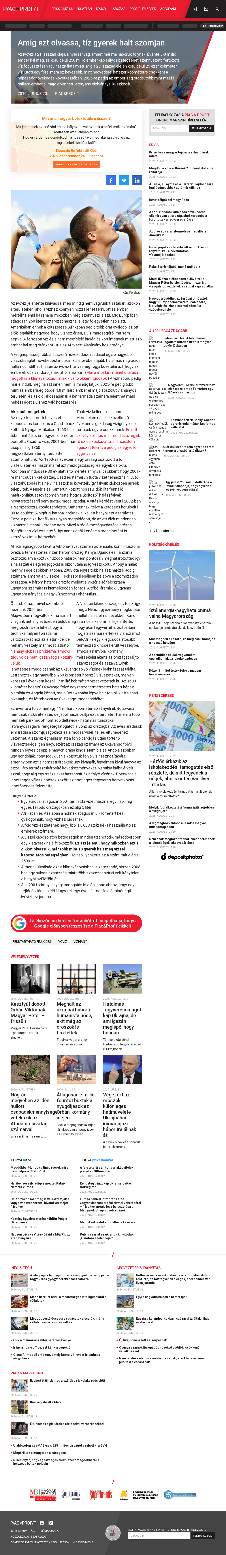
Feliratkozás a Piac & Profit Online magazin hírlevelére (167, 1529)
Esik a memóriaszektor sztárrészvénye (42, 1340)
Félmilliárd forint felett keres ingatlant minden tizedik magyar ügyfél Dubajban (187, 342)
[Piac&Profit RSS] (51, 1522)
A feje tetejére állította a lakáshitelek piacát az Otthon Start (106, 1169)
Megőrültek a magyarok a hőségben (39, 1453)
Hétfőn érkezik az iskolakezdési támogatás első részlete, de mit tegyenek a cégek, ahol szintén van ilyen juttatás (181, 773)
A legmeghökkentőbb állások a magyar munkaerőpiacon (177, 825)
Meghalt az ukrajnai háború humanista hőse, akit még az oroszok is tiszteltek (74, 1018)
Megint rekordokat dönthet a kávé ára (108, 1222)
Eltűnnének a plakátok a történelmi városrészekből (67, 1424)
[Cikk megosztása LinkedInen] (137, 180)
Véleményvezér (25, 957)
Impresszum (19, 1530)
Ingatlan (84, 9)
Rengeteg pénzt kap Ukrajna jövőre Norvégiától (105, 1185)
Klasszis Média (83, 1542)
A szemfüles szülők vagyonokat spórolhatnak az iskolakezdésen (173, 656)
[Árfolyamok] (206, 9)
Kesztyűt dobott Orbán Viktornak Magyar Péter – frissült (28, 1012)
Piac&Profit (67, 93)
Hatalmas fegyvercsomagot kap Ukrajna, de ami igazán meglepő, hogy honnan (122, 1018)
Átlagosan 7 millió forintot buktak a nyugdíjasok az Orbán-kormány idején (75, 1106)
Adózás (119, 9)
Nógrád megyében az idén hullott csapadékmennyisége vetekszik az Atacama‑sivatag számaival (34, 1112)
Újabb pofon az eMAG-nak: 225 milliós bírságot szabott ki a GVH (60, 1445)
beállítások (61, 1542)
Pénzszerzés (161, 695)
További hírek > (161, 531)
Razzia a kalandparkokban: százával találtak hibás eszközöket (172, 1320)
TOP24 (21, 1160)
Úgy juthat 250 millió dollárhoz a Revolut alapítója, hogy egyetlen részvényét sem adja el (188, 485)
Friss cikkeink (62, 9)
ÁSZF (34, 1530)
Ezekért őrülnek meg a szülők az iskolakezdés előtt (68, 1380)
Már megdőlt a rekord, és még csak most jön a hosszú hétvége (182, 640)
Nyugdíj (102, 9)
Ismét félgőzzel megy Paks (169, 200)
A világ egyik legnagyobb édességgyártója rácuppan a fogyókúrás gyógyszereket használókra (69, 1277)
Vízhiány (80, 941)
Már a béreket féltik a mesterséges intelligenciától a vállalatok (68, 1298)
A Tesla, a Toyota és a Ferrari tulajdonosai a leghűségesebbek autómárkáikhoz (181, 186)
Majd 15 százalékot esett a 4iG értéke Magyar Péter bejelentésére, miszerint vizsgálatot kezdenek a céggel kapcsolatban (182, 282)
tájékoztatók (40, 1542)
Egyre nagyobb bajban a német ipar (161, 1297)
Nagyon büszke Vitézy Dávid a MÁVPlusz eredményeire (40, 1236)
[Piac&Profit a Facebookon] (42, 1522)
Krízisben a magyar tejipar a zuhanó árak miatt (179, 154)
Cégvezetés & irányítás (139, 1268)
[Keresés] (217, 9)
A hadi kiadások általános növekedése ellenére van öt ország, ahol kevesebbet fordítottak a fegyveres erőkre (178, 215)
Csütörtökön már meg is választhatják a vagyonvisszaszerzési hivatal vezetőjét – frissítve (41, 1202)
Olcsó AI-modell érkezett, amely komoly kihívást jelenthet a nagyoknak (56, 1356)
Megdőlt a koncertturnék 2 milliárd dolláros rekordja (181, 170)
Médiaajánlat (50, 1530)
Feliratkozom (201, 128)
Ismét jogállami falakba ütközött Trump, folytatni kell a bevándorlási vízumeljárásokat (178, 251)
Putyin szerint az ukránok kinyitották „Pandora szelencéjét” (107, 1236)
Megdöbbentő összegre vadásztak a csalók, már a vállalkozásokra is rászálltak (67, 1320)
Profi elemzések (143, 9)
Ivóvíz (62, 941)
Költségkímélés (164, 544)
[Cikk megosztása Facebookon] (111, 180)
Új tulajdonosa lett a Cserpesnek (143, 1340)
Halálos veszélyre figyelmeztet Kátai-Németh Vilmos (38, 1185)
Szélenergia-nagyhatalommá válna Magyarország (180, 613)
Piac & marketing (27, 1373)
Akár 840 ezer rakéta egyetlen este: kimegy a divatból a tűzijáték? (188, 448)
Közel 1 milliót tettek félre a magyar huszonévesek (175, 672)
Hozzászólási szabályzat (29, 1536)
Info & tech (21, 1268)
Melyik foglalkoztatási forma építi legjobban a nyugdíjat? (181, 809)
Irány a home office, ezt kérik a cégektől (42, 1347)
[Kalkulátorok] (195, 9)
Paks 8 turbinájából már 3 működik (175, 266)
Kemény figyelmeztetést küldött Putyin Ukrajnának (39, 1220)
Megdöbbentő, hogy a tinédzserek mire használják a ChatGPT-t (39, 1169)
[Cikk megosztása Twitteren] (124, 180)
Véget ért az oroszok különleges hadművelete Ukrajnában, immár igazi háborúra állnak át (119, 1115)
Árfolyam (168, 9)
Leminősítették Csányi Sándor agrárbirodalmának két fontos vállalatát (193, 423)
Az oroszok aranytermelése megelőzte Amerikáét (177, 233)
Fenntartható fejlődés (32, 941)
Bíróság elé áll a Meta (46, 1402)
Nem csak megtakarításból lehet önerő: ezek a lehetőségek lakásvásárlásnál (182, 841)
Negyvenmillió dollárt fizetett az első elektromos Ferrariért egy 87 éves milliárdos (191, 388)
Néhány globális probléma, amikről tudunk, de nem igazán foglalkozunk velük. (42, 657)
